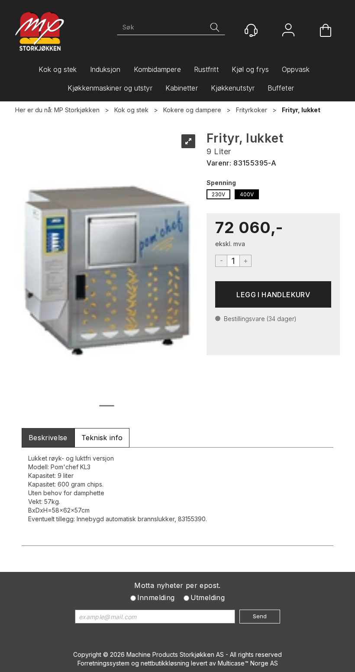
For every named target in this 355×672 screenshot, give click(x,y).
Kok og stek (58, 69)
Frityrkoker (251, 110)
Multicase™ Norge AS (248, 663)
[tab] (48, 438)
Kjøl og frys (250, 69)
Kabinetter (181, 88)
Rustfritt (206, 69)
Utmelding (207, 597)
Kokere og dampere (192, 110)
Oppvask (296, 69)
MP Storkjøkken (77, 110)
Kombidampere (157, 69)
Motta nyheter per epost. (177, 585)
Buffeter (281, 88)
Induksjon (105, 69)
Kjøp (273, 294)
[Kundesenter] (251, 30)
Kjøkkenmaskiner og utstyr (110, 88)
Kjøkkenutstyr (233, 88)
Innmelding (156, 597)
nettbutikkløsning (165, 663)
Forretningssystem (103, 663)
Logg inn (288, 31)
